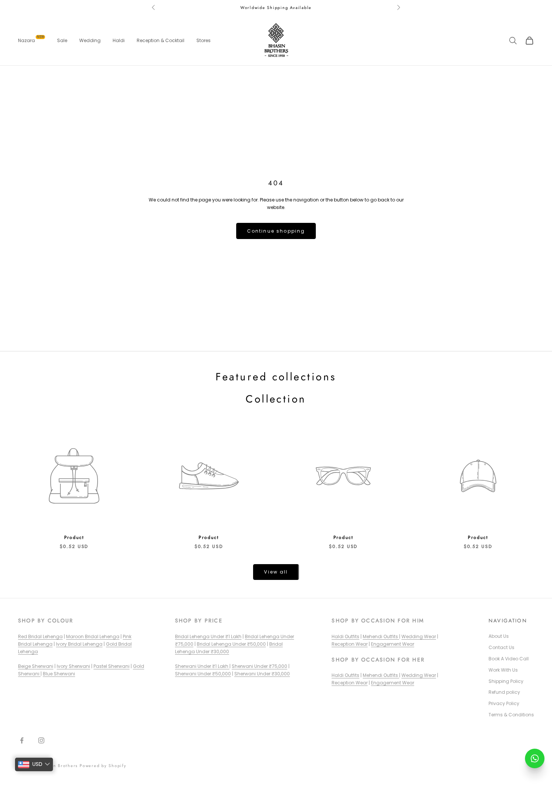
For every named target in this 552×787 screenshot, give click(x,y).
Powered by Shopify (103, 766)
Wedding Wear (418, 636)
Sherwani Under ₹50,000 (203, 673)
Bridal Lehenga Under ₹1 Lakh (208, 636)
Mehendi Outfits (381, 636)
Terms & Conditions (511, 714)
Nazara (31, 40)
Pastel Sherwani (112, 666)
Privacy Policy (504, 703)
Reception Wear (350, 644)
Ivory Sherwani (73, 666)
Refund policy (504, 692)
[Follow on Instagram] (41, 740)
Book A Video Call (509, 658)
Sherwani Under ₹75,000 (259, 666)
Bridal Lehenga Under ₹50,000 (231, 644)
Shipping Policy (506, 681)
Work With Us (503, 670)
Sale (62, 40)
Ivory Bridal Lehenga (79, 644)
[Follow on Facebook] (22, 740)
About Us (499, 636)
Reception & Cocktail (160, 40)
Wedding (90, 40)
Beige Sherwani (35, 666)
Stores (203, 40)
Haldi (119, 40)
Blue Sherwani (59, 673)
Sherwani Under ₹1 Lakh (202, 666)
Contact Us (501, 647)
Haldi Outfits (345, 636)
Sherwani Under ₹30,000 (262, 673)
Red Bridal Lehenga (40, 636)
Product (74, 537)
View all (276, 572)
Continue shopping (276, 231)
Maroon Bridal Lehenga (92, 636)
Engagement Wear (392, 644)
